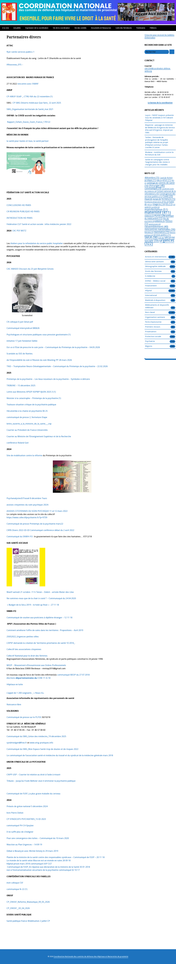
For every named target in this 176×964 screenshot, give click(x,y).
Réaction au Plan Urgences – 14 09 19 (24, 844)
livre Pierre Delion (15, 813)
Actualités (17, 28)
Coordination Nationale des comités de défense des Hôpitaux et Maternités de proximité (91, 956)
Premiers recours (152, 327)
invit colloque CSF (15, 883)
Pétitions (153, 28)
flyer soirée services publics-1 (20, 52)
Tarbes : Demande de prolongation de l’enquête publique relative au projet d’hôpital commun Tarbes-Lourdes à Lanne (156, 142)
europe (157, 199)
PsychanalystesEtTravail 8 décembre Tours (27, 498)
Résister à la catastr (16, 398)
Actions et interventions (155, 257)
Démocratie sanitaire (154, 261)
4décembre (152, 177)
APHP (166, 180)
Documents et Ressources (101, 28)
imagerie (158, 204)
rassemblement (156, 226)
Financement (151, 286)
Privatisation (150, 331)
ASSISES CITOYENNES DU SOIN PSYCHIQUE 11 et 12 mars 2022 (37, 511)
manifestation (156, 209)
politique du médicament (159, 217)
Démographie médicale (155, 266)
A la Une (5, 28)
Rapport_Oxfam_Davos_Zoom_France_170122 (28, 122)
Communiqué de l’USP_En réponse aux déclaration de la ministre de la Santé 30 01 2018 (48, 867)
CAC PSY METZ (19, 230)
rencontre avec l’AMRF (28, 84)
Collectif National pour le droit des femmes (27, 656)
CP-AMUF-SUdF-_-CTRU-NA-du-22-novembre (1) (30, 96)
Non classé (150, 312)
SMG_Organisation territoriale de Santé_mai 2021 (30, 109)
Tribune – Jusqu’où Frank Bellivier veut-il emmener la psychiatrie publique (41, 781)
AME (159, 180)
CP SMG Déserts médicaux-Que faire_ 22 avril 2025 (37, 103)
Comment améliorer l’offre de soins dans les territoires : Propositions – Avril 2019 (45, 630)
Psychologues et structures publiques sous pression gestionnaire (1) (39, 334)
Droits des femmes (153, 271)
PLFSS (159, 215)
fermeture (168, 199)
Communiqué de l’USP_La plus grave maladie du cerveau (33, 793)
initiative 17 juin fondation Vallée (22, 341)
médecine (149, 216)
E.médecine (150, 276)
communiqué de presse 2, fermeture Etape (27, 417)
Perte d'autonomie (153, 322)
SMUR (151, 237)
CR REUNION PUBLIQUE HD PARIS (23, 211)
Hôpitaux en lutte (15, 684)
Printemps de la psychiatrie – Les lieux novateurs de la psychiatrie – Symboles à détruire (48, 379)
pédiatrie (160, 221)
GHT (149, 204)
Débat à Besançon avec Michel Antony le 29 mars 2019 (32, 851)
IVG (169, 204)
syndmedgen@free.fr (17, 742)
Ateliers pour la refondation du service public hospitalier (36, 243)
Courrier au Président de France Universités (27, 430)
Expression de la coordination (36, 28)
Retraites (149, 232)
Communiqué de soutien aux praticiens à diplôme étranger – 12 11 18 (39, 617)
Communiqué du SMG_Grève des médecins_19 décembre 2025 (36, 736)
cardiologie (152, 183)
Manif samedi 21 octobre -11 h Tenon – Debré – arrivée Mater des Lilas (40, 592)
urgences (159, 242)
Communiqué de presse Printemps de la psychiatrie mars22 (35, 524)
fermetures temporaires (154, 202)
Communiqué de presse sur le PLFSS (24, 717)
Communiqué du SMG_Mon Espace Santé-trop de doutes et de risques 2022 (42, 749)
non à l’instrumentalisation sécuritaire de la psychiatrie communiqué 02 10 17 (43, 870)
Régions (148, 346)
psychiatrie (149, 221)
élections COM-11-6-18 (28, 678)
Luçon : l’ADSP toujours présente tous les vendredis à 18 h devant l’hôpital (159, 117)
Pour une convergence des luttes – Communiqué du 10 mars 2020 (38, 838)
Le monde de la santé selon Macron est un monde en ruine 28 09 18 (38, 860)
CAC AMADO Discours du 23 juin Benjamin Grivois (30, 269)
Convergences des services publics (160, 195)
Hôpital (148, 290)
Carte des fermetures (124, 28)
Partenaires (140, 28)
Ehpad (148, 199)
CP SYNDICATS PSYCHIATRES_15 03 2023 (26, 819)
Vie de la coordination (61, 28)
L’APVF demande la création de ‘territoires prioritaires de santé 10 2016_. (41, 643)
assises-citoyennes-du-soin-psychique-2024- (28, 505)
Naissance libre (14, 704)
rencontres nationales (160, 229)
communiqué (153, 188)
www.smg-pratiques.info (41, 742)
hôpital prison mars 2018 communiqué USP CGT (29, 864)
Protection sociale (153, 336)
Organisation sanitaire (155, 317)
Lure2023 (155, 207)
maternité (158, 212)
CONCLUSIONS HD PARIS (19, 205)
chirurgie (157, 185)
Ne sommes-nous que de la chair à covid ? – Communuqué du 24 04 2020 (41, 598)
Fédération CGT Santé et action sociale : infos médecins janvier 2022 (39, 224)
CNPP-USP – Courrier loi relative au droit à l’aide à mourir (33, 774)
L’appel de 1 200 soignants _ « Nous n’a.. (25, 693)
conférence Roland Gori (18, 443)
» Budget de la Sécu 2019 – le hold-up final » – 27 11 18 (33, 605)
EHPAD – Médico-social (155, 281)
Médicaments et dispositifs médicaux (157, 306)
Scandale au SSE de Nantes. (20, 353)
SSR (161, 238)
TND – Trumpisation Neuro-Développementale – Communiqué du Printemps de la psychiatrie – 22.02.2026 (57, 366)
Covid (168, 196)
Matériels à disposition (155, 300)
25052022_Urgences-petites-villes (23, 636)
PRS (166, 218)
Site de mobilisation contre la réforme (25, 455)
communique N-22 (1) (17, 889)
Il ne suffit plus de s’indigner (20, 832)
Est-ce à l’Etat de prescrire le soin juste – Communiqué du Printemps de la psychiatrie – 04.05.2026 (53, 347)
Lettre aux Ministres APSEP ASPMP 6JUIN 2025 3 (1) (31, 392)
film (166, 202)
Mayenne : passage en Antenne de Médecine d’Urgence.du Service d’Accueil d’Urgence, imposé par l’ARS (160, 129)
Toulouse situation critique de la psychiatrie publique (31, 404)
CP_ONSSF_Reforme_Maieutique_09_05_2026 (28, 902)
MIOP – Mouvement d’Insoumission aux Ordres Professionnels (36, 665)
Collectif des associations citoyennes (24, 649)
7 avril (163, 178)
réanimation (161, 232)
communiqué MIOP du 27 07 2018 (73, 675)
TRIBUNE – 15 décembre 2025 (21, 385)
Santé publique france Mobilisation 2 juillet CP (28, 921)
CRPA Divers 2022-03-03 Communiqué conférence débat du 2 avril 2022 (40, 530)
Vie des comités (80, 28)
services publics (162, 235)
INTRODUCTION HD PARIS (19, 218)
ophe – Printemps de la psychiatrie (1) (43, 398)
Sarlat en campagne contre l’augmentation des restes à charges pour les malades (157, 162)
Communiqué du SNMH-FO (20, 536)
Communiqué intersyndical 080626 (23, 328)
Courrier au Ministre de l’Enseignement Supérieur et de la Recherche (39, 436)
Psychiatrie (150, 341)
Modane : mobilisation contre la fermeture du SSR (159, 153)
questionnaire (154, 224)
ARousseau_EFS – (15, 64)
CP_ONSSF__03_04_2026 (18, 908)
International (151, 295)
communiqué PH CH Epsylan (20, 825)
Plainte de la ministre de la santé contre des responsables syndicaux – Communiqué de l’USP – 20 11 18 (55, 857)
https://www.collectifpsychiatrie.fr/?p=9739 (27, 517)
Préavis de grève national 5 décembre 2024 (27, 806)
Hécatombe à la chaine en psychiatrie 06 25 (27, 411)
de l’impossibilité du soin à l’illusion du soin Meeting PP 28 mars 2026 (39, 360)
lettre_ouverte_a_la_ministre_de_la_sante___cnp (29, 424)
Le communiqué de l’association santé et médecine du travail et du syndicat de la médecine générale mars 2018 (60, 755)
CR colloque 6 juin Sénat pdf (20, 322)
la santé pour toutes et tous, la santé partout (27, 141)
